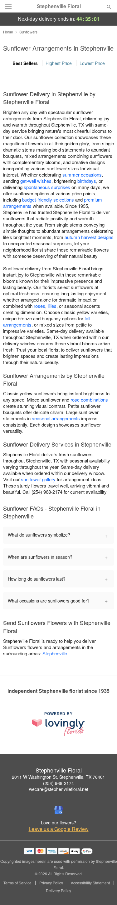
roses (39, 305)
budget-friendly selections (48, 199)
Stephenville (54, 653)
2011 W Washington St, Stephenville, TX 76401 (58, 777)
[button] (104, 891)
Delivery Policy (58, 890)
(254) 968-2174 (58, 783)
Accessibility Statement (90, 883)
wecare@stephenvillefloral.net (58, 789)
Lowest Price (92, 63)
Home (8, 31)
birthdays (86, 181)
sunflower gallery (38, 479)
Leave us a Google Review (59, 829)
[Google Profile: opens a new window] (58, 810)
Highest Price (59, 63)
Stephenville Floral (59, 6)
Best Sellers (25, 63)
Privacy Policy (51, 883)
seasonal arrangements (56, 418)
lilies (52, 305)
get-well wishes (35, 181)
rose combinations (89, 399)
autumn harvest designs (89, 237)
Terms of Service (17, 883)
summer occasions (82, 174)
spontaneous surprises (47, 187)
